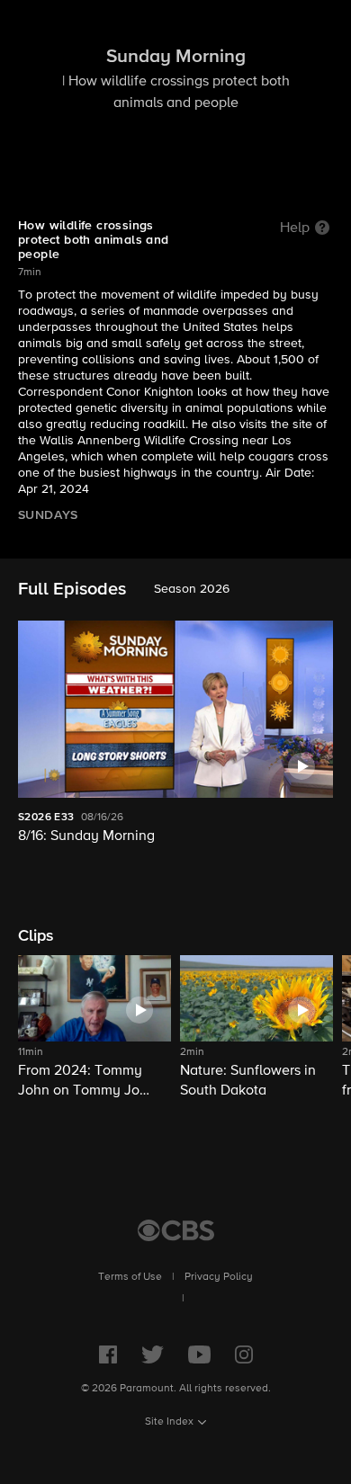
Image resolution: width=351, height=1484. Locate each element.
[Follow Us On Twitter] (152, 1354)
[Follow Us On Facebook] (108, 1354)
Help (295, 228)
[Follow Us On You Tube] (199, 1354)
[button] (94, 1028)
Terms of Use (130, 1277)
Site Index (169, 1422)
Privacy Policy (218, 1277)
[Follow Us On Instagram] (244, 1354)
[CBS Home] (176, 1230)
